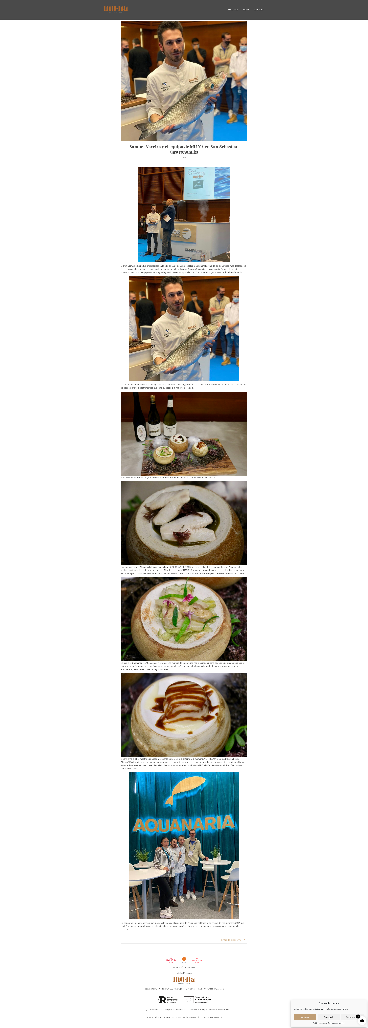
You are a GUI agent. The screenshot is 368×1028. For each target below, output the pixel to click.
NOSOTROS (233, 9)
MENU (246, 9)
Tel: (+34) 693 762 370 (171, 988)
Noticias (179, 973)
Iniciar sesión (178, 967)
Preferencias (352, 1017)
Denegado (329, 1017)
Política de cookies (320, 1023)
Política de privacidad (336, 1023)
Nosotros (188, 973)
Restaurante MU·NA (152, 988)
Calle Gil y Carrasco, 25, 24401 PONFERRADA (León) (202, 988)
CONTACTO (258, 9)
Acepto (305, 1017)
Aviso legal (143, 1009)
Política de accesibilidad (219, 1009)
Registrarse (190, 967)
